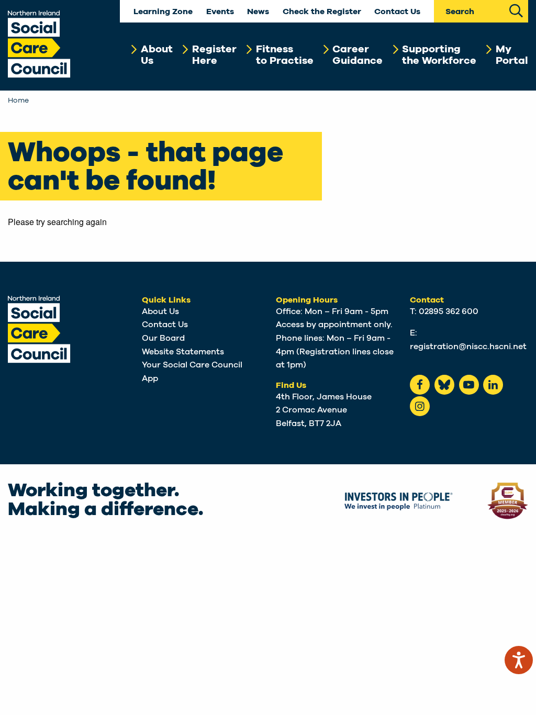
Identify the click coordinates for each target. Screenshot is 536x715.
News (258, 12)
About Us (160, 311)
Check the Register (322, 12)
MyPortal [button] (512, 55)
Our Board (163, 338)
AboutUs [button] (157, 55)
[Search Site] (516, 9)
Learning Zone (163, 12)
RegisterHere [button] (214, 55)
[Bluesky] (444, 385)
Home (18, 100)
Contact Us (397, 12)
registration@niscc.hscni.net (468, 346)
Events (220, 12)
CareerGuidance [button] (357, 55)
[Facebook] (420, 385)
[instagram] (420, 406)
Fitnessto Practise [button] (285, 55)
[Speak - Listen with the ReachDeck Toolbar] (519, 660)
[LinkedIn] (493, 385)
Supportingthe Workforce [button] (439, 55)
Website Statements (183, 352)
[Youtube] (469, 385)
